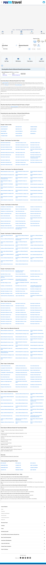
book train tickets (6, 82)
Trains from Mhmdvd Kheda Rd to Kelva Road (10, 456)
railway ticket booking (14, 106)
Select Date (23, 73)
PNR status (6, 84)
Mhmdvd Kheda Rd (16, 75)
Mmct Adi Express (5, 72)
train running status (18, 84)
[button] (38, 45)
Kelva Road (5, 75)
